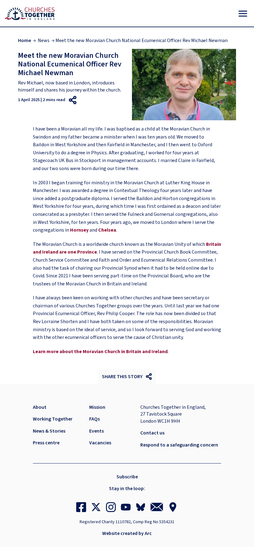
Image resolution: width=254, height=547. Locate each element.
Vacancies (100, 442)
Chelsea (107, 230)
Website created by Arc (127, 533)
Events (96, 431)
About (39, 407)
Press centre (46, 442)
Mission (97, 407)
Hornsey (79, 230)
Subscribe (127, 476)
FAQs (94, 419)
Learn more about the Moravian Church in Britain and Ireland (100, 351)
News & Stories (49, 431)
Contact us (152, 432)
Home (24, 40)
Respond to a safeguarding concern (179, 445)
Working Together (52, 419)
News (44, 40)
